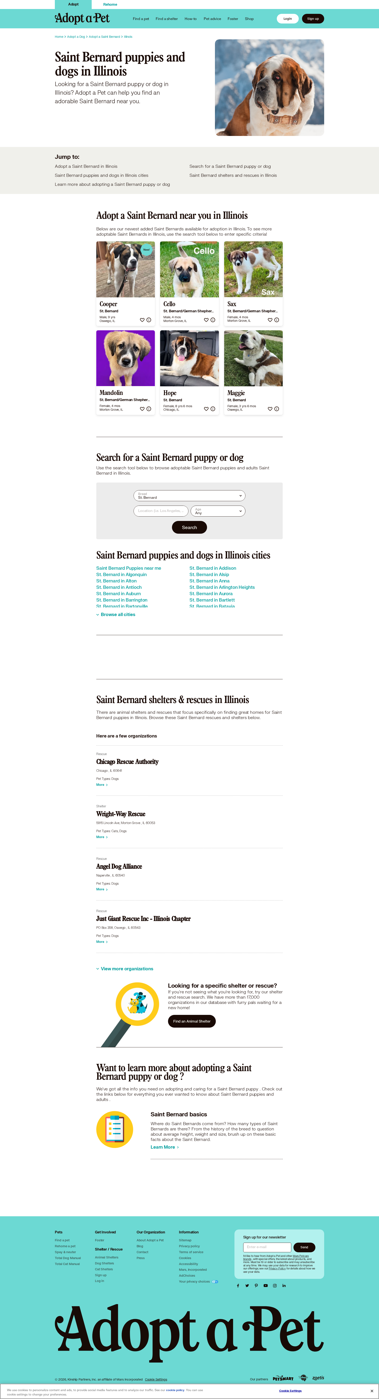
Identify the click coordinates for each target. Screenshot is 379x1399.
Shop (249, 18)
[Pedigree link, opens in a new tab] (303, 1377)
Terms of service (191, 1252)
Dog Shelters (104, 1263)
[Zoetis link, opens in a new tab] (318, 1378)
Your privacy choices (195, 1281)
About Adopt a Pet (150, 1240)
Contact (142, 1252)
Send (304, 1247)
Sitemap (185, 1240)
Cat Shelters (104, 1269)
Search (189, 527)
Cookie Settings (156, 1379)
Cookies (185, 1258)
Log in (99, 1281)
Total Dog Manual (68, 1258)
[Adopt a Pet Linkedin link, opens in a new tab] (284, 1285)
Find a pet (62, 1240)
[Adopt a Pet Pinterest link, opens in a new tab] (257, 1285)
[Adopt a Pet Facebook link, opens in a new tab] (239, 1285)
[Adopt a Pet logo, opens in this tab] (189, 1337)
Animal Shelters (106, 1257)
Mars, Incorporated (193, 1269)
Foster (233, 18)
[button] (142, 320)
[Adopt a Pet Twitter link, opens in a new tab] (248, 1285)
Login (288, 18)
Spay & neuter (65, 1252)
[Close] (372, 1391)
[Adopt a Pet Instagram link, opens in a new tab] (276, 1285)
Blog (140, 1246)
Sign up (313, 18)
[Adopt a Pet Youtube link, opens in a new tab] (266, 1285)
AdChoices (187, 1275)
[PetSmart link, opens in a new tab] (283, 1378)
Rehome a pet (65, 1246)
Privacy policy (189, 1246)
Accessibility (188, 1264)
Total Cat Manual (67, 1264)
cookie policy (175, 1390)
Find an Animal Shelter (192, 1021)
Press (141, 1258)
